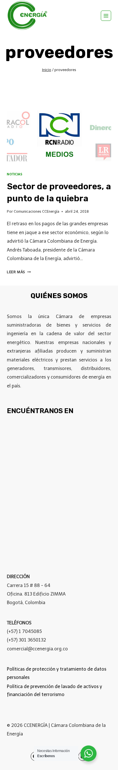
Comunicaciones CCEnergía (36, 211)
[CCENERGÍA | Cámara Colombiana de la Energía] (28, 15)
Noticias (14, 174)
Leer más (19, 272)
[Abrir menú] (106, 16)
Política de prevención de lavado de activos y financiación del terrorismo (54, 690)
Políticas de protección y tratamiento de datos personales (56, 673)
